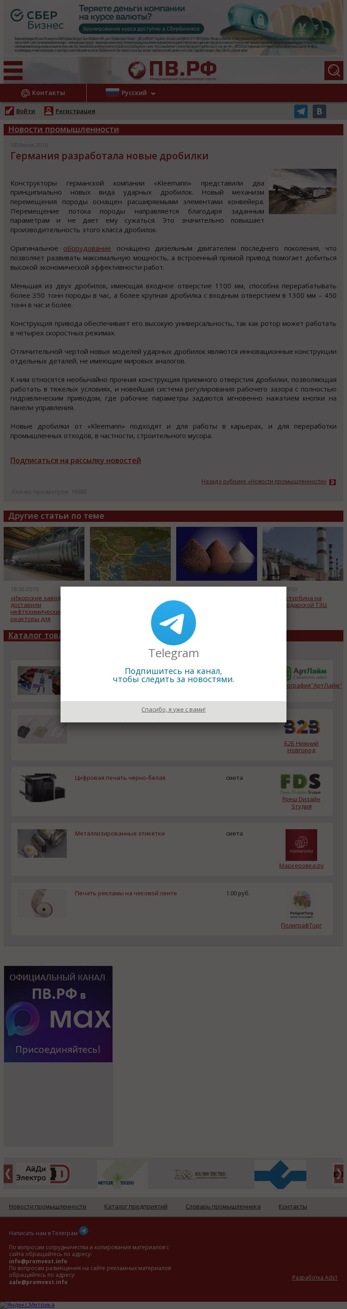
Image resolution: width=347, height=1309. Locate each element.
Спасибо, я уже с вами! (173, 709)
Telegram (173, 653)
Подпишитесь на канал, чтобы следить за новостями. (173, 674)
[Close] (286, 586)
